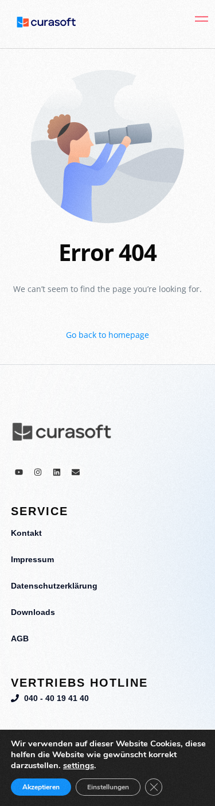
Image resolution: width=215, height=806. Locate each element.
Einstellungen (108, 787)
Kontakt (26, 533)
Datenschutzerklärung (54, 585)
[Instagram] (38, 472)
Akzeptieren (41, 787)
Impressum (32, 559)
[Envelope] (76, 472)
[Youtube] (19, 472)
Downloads (33, 612)
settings (78, 765)
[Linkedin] (57, 472)
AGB (20, 638)
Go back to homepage (107, 334)
